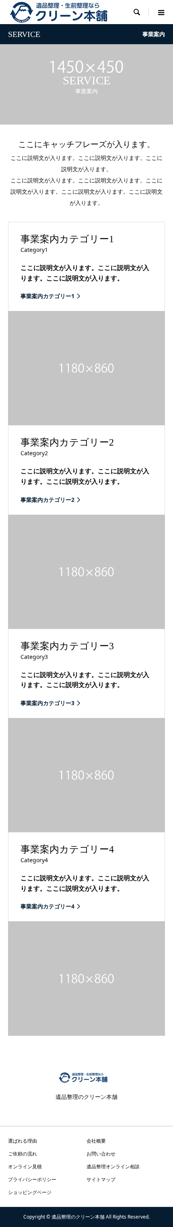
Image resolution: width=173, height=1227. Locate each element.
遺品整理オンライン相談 (113, 1166)
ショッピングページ (29, 1192)
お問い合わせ (100, 1153)
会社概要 (96, 1140)
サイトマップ (100, 1179)
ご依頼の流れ (22, 1153)
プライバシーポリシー (32, 1179)
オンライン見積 (25, 1166)
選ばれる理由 (22, 1140)
